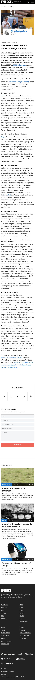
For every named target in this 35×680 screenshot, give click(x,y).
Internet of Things (17, 1)
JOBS (21, 619)
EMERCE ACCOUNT (5, 633)
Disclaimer (4, 674)
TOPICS (3, 630)
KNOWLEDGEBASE (24, 621)
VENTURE (3, 613)
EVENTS (21, 607)
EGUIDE (3, 638)
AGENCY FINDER (5, 635)
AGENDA (3, 627)
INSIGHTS (22, 610)
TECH (2, 616)
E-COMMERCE (4, 605)
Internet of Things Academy (18, 82)
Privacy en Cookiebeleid (7, 671)
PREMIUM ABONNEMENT (25, 633)
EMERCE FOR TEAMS (24, 635)
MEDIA (2, 610)
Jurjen (3, 137)
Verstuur (17, 445)
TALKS (21, 605)
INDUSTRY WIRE (5, 644)
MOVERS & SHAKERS (6, 641)
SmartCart (7, 195)
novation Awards (16, 358)
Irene (3, 96)
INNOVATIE (3, 619)
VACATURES (22, 630)
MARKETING (4, 607)
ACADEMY (22, 616)
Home (2, 7)
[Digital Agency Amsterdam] (8, 654)
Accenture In (5, 358)
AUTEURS (22, 613)
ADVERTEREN (23, 638)
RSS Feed (3, 668)
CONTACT (22, 627)
